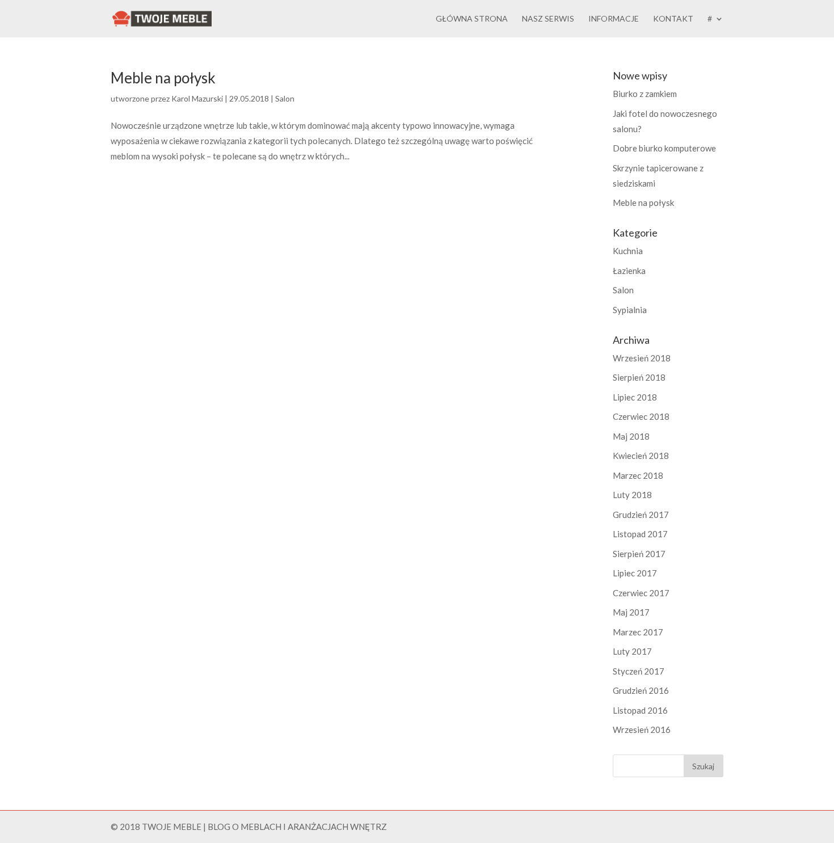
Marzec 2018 (638, 475)
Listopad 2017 (640, 534)
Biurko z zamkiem (645, 93)
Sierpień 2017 (639, 554)
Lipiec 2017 (635, 573)
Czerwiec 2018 (641, 416)
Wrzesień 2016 (642, 729)
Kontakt (673, 19)
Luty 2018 (632, 495)
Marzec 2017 (638, 632)
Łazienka (629, 270)
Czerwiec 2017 (641, 593)
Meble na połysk (163, 78)
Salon (284, 98)
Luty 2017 (632, 651)
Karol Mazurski (197, 98)
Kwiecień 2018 (641, 455)
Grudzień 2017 (641, 514)
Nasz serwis (548, 19)
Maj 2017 (631, 612)
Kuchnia (628, 251)
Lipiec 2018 (635, 397)
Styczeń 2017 (638, 671)
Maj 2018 (631, 436)
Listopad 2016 (640, 710)
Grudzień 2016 (641, 690)
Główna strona (472, 19)
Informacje (613, 19)
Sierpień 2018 (639, 377)
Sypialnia (630, 310)
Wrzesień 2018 (642, 358)
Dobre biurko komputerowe (664, 148)
